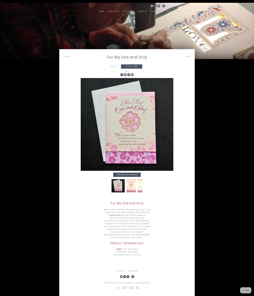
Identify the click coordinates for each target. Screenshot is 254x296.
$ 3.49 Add (131, 66)
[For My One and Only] (127, 124)
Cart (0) (190, 6)
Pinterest (158, 6)
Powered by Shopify (142, 283)
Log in (170, 6)
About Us (133, 271)
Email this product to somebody (132, 74)
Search (163, 6)
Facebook (155, 6)
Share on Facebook (121, 74)
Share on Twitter (125, 74)
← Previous (66, 56)
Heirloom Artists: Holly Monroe (73, 13)
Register (180, 6)
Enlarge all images (127, 175)
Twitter (151, 6)
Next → (189, 56)
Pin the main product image (128, 74)
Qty (112, 66)
